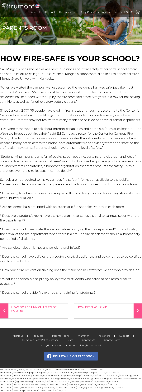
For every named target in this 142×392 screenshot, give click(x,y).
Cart (70, 340)
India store (104, 12)
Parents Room (68, 12)
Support (124, 336)
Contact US (121, 12)
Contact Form (112, 340)
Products (50, 12)
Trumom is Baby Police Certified (40, 340)
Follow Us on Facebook (74, 356)
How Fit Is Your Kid (92, 307)
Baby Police (87, 12)
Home (24, 12)
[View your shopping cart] (138, 12)
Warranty (83, 336)
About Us (36, 12)
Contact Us (88, 340)
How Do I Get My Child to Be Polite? (34, 309)
